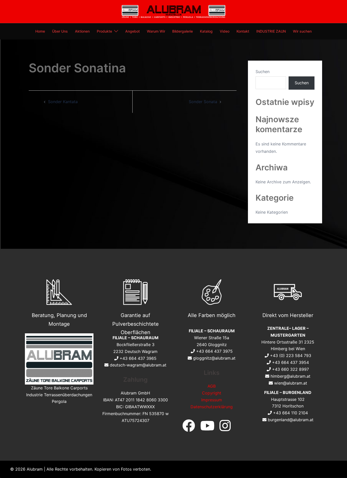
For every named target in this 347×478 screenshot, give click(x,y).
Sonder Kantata (63, 101)
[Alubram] (174, 11)
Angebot (132, 31)
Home (40, 31)
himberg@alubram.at (290, 376)
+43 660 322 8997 (290, 369)
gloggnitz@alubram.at (214, 358)
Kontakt (242, 31)
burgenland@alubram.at (290, 419)
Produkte (104, 31)
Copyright (211, 392)
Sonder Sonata (203, 101)
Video (224, 31)
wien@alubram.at (290, 383)
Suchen (263, 71)
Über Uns (60, 31)
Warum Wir (156, 31)
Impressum (211, 399)
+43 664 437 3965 (138, 358)
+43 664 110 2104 (290, 412)
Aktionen (82, 31)
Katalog (206, 31)
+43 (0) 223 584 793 (290, 355)
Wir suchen (302, 31)
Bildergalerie (182, 31)
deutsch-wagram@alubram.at (138, 364)
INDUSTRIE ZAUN (271, 31)
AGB (212, 386)
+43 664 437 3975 (214, 351)
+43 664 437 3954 (290, 362)
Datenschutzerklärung (212, 406)
